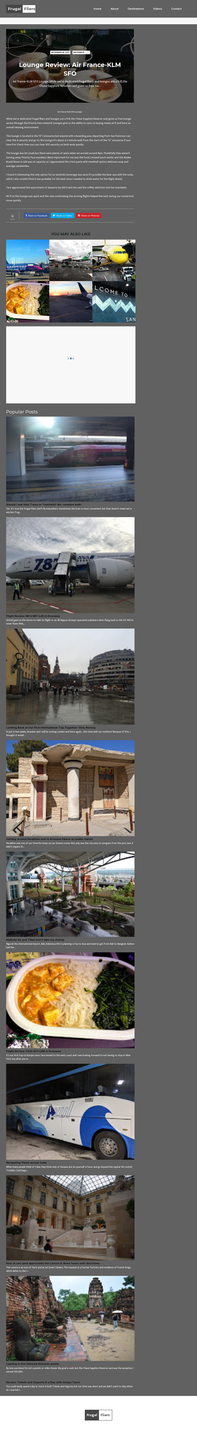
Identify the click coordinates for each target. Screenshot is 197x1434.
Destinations (136, 8)
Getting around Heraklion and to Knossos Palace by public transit (49, 839)
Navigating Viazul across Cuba (26, 1162)
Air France (78, 52)
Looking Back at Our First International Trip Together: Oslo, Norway (51, 727)
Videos (157, 8)
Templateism (122, 1426)
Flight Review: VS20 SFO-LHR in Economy (33, 1051)
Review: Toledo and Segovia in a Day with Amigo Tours (43, 1382)
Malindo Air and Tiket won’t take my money (35, 939)
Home (97, 8)
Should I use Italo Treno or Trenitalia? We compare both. (44, 504)
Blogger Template (140, 1426)
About (115, 8)
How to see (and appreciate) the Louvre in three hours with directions (53, 1263)
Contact (176, 8)
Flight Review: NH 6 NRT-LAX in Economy (33, 616)
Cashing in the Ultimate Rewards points (32, 1363)
